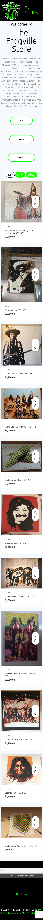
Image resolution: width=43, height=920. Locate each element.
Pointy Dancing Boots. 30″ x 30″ (19, 739)
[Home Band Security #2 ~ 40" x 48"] (35, 401)
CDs (20, 175)
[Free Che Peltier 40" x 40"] (35, 512)
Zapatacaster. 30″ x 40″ (15, 310)
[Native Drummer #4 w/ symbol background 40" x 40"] (35, 199)
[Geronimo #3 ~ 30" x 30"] (35, 767)
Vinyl (31, 175)
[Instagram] (26, 894)
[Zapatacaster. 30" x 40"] (35, 272)
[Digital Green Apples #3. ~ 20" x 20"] (35, 820)
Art (21, 121)
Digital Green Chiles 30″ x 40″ (18, 480)
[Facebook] (17, 894)
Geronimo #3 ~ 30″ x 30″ (16, 793)
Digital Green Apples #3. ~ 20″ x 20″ (21, 846)
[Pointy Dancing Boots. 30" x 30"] (35, 708)
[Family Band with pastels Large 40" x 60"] (35, 636)
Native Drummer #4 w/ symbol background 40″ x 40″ (19, 231)
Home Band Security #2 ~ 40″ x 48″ (20, 427)
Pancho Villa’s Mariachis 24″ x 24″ (20, 596)
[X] (22, 894)
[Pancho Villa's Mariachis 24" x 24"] (35, 571)
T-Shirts (21, 158)
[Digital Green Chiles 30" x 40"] (35, 454)
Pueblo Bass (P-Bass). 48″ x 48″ (19, 373)
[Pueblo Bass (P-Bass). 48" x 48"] (35, 342)
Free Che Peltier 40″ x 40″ (16, 543)
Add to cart (35, 204)
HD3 (39, 910)
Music (21, 139)
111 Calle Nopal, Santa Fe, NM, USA (14, 913)
